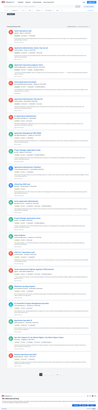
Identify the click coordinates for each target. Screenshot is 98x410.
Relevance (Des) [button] (84, 26)
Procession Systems (18, 254)
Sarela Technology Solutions (20, 237)
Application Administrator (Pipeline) (27, 167)
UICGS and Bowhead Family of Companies (23, 84)
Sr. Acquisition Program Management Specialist (31, 303)
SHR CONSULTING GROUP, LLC (20, 135)
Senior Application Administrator (26, 201)
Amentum (16, 33)
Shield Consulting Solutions (20, 67)
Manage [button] (76, 405)
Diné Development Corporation (21, 288)
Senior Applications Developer (25, 82)
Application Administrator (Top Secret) (28, 99)
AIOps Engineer (19, 235)
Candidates (20, 2)
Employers (28, 2)
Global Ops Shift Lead (22, 184)
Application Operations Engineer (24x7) (28, 65)
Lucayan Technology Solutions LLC (21, 169)
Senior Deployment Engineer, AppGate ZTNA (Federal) (34, 269)
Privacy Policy (4, 408)
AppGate (16, 271)
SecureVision (17, 339)
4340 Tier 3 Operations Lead (24, 252)
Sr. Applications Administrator (25, 116)
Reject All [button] (84, 405)
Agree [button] (92, 405)
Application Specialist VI (23, 320)
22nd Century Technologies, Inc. (21, 118)
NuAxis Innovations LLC (19, 322)
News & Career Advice (48, 2)
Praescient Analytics (18, 50)
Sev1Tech (16, 152)
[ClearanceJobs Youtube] (93, 396)
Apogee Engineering (18, 356)
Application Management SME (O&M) (27, 133)
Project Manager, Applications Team (27, 150)
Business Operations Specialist (25, 354)
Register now (91, 2)
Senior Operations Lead (22, 31)
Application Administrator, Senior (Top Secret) (31, 48)
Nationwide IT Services (19, 203)
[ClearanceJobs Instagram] (95, 396)
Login (83, 2)
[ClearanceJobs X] (90, 396)
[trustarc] (93, 408)
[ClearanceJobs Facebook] (88, 396)
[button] (15, 10)
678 (57, 374)
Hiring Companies (37, 2)
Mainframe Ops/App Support (24, 286)
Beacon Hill (16, 186)
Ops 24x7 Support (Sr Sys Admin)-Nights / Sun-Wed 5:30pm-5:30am (38, 337)
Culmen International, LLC (20, 305)
